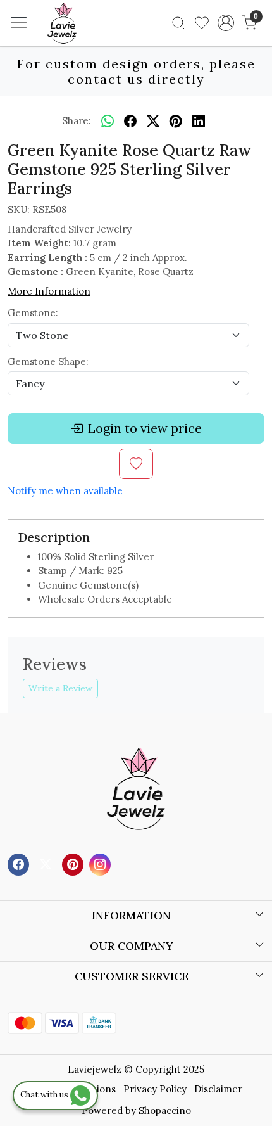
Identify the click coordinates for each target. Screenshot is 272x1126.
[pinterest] (175, 121)
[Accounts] (225, 23)
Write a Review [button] (60, 688)
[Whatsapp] (107, 121)
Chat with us (45, 1094)
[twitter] (153, 121)
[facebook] (130, 121)
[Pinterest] (74, 863)
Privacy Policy (155, 1089)
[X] (47, 863)
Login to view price (145, 428)
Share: (76, 121)
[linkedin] (198, 121)
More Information (49, 291)
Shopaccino (165, 1110)
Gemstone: (33, 313)
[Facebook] (20, 863)
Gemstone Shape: (48, 361)
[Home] (81, 42)
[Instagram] (101, 863)
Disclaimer (218, 1089)
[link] (178, 22)
